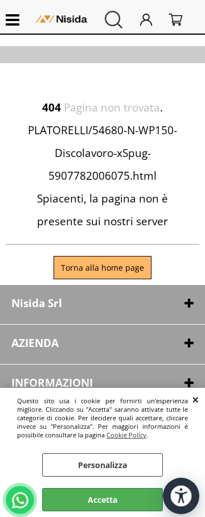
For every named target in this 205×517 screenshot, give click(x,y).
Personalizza (102, 465)
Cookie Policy (126, 435)
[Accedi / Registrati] (151, 19)
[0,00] (181, 19)
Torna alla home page (102, 267)
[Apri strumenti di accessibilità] (181, 496)
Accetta (102, 499)
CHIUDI (195, 399)
